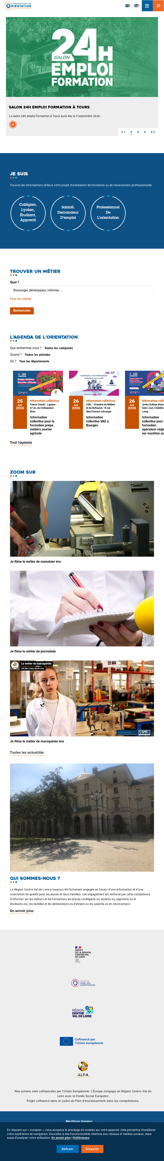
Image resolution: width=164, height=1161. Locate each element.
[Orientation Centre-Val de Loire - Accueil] (16, 5)
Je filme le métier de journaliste (33, 651)
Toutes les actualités (27, 752)
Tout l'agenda (21, 442)
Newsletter (127, 5)
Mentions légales (79, 1121)
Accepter (92, 1149)
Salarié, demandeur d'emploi (68, 213)
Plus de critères (20, 299)
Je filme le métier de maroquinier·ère (37, 741)
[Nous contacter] (137, 5)
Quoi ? (14, 282)
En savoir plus (21, 911)
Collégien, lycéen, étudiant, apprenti (28, 212)
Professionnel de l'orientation (108, 213)
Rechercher (22, 310)
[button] (122, 132)
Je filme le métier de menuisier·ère (35, 561)
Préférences (81, 1137)
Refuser (67, 1149)
